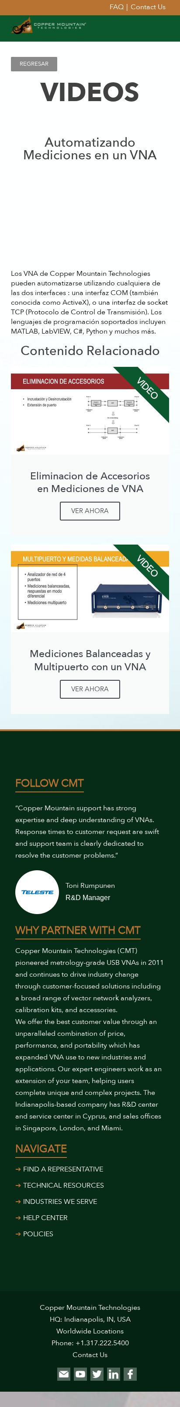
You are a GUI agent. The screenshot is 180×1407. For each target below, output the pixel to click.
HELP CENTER (45, 1218)
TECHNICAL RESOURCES (63, 1185)
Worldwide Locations (90, 1331)
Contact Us (90, 1355)
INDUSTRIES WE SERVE (60, 1202)
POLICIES (38, 1234)
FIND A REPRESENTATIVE (63, 1169)
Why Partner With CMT (78, 930)
